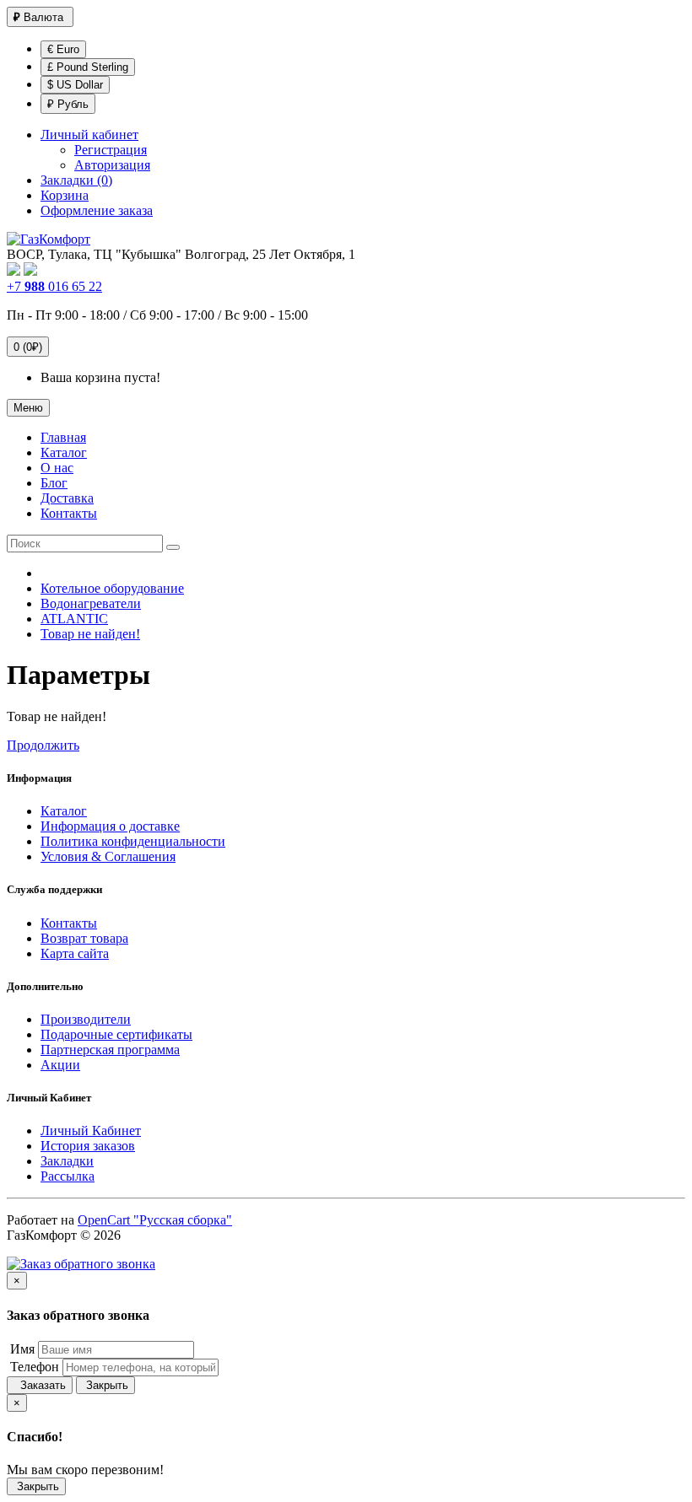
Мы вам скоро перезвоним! (85, 1469)
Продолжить (43, 745)
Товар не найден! (90, 634)
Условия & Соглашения (108, 856)
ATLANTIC (74, 618)
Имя (21, 1349)
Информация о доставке (110, 826)
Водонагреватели (91, 603)
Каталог (64, 811)
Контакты (69, 923)
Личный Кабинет (91, 1130)
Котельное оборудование (112, 588)
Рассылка (68, 1176)
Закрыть (105, 1385)
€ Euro (63, 49)
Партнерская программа (110, 1049)
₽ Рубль (68, 104)
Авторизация (112, 165)
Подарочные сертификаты (116, 1034)
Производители (86, 1019)
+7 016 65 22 (54, 286)
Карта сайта (75, 953)
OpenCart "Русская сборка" (155, 1220)
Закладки (67, 1161)
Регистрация (110, 150)
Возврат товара (84, 938)
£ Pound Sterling (87, 67)
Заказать (40, 1385)
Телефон (33, 1366)
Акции (60, 1065)
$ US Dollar (75, 84)
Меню (28, 407)
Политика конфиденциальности (133, 841)
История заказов (88, 1146)
